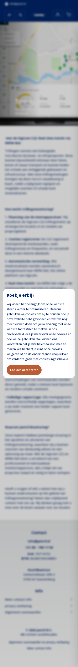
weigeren (13, 354)
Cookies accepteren (24, 370)
